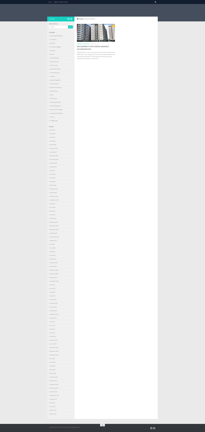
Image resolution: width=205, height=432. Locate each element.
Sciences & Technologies (56, 109)
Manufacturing (54, 91)
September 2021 (54, 314)
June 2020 (52, 362)
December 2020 (54, 347)
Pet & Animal (53, 98)
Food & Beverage (54, 58)
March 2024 (53, 218)
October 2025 (53, 163)
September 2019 (54, 395)
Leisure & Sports (54, 84)
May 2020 (52, 366)
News (51, 95)
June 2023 (52, 248)
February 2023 (54, 262)
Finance (52, 54)
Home (50, 2)
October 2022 (53, 277)
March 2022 (53, 299)
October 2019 (53, 392)
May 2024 (52, 211)
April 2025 (52, 181)
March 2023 (53, 259)
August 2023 (53, 240)
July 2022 (52, 285)
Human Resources (54, 72)
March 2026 (53, 144)
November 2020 (54, 351)
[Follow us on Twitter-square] (71, 19)
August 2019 (53, 399)
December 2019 (54, 384)
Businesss (79, 44)
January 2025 (53, 192)
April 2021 (52, 333)
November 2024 (54, 196)
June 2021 (52, 325)
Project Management (55, 106)
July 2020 (52, 358)
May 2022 (52, 292)
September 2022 (54, 281)
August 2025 (53, 167)
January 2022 (53, 307)
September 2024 (54, 200)
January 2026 (53, 152)
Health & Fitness (54, 61)
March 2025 (53, 185)
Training (52, 117)
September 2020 (54, 355)
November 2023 (54, 229)
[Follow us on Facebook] (69, 19)
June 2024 (52, 207)
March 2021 (53, 336)
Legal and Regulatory (55, 80)
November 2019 (54, 388)
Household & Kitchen (55, 69)
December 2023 (54, 226)
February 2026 (54, 148)
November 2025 (54, 159)
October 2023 (53, 233)
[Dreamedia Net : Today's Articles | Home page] (52, 9)
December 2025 (54, 156)
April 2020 (52, 369)
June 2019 (52, 406)
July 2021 (52, 321)
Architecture (53, 39)
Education (52, 50)
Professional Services (55, 102)
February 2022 (54, 303)
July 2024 (52, 203)
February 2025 (54, 189)
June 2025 (52, 174)
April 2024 (52, 215)
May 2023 (52, 251)
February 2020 (54, 377)
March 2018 (53, 414)
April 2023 (52, 255)
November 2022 (54, 274)
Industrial (86, 44)
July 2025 (52, 170)
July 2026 (52, 130)
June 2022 (52, 288)
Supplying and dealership (56, 113)
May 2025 (52, 178)
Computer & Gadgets (55, 47)
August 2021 (53, 318)
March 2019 (53, 410)
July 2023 (52, 244)
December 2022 (54, 270)
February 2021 (54, 340)
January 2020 (53, 380)
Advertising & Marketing (56, 36)
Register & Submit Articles (61, 2)
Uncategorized (54, 120)
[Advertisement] (126, 10)
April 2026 (52, 141)
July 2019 (52, 403)
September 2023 (54, 237)
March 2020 (53, 373)
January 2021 (53, 344)
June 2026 (52, 133)
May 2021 (52, 329)
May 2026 (52, 137)
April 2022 (52, 296)
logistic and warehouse (56, 87)
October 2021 (53, 310)
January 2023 (53, 266)
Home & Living (54, 65)
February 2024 (54, 222)
